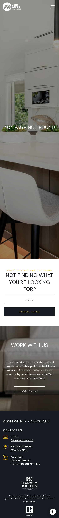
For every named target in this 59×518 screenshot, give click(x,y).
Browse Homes (29, 311)
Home (29, 299)
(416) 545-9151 (19, 450)
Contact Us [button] (29, 390)
